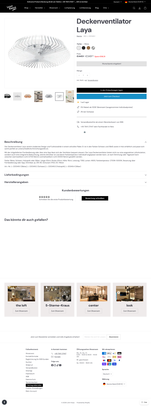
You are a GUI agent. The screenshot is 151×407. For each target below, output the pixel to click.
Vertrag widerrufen (34, 385)
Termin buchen (31, 382)
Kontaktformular (32, 356)
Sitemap (29, 371)
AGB (27, 376)
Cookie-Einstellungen (34, 388)
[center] (93, 293)
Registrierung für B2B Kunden (37, 359)
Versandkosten (93, 80)
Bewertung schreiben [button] (94, 198)
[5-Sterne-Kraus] (57, 293)
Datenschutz (31, 379)
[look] (129, 293)
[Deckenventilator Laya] (15, 247)
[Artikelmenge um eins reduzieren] (79, 75)
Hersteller (39, 8)
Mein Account (31, 391)
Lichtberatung (85, 8)
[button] (4, 402)
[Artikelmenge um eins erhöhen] (87, 75)
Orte (105, 8)
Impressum (30, 374)
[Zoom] (39, 53)
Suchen (29, 362)
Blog (97, 8)
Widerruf (29, 365)
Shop (26, 8)
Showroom (53, 8)
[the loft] (21, 293)
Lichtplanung (69, 8)
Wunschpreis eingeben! (112, 64)
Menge (79, 71)
